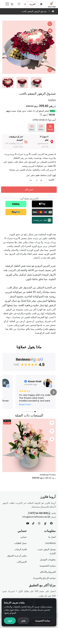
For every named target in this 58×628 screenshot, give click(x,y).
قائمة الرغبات (21, 549)
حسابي (23, 536)
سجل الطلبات (20, 543)
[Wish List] (19, 3)
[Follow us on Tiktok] (33, 523)
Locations (50, 543)
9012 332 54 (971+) (38, 513)
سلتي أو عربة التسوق (17, 555)
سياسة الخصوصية (42, 620)
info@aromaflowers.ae (34, 516)
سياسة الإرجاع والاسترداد (44, 578)
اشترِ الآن (29, 189)
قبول (10, 620)
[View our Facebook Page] (51, 523)
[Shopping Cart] (11, 3)
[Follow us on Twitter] (45, 523)
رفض (23, 620)
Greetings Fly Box (48, 474)
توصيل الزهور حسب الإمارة (46, 551)
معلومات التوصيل (48, 559)
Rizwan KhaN (34, 381)
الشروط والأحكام (48, 571)
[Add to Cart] (52, 439)
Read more (25, 404)
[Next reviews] (53, 392)
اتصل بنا (52, 536)
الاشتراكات (22, 561)
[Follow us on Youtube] (29, 523)
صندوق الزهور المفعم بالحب (34, 11)
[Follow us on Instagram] (39, 523)
